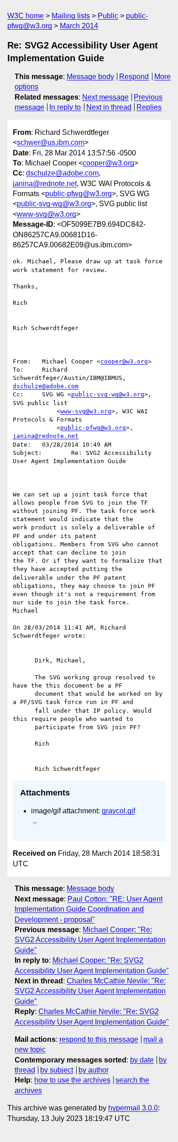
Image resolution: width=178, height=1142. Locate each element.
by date (142, 1060)
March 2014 (79, 26)
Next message (105, 97)
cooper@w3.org (108, 163)
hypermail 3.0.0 (133, 1108)
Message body (90, 76)
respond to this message (98, 1039)
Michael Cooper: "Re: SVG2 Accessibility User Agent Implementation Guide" (90, 940)
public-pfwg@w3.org (78, 193)
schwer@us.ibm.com (50, 142)
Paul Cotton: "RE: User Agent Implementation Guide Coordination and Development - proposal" (88, 909)
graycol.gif (118, 811)
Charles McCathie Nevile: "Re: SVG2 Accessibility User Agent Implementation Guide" (90, 991)
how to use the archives (72, 1080)
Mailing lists (71, 16)
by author (94, 1070)
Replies (149, 107)
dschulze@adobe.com (62, 173)
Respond (134, 76)
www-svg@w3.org (46, 214)
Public (108, 16)
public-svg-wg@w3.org (54, 204)
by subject (56, 1070)
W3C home (25, 16)
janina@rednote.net (45, 183)
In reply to (65, 107)
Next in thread (108, 107)
